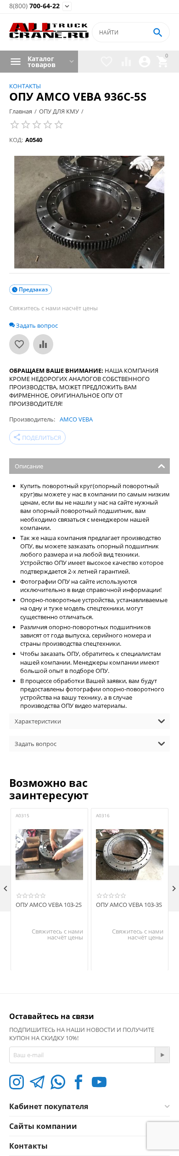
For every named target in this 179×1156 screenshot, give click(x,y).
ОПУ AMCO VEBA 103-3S (129, 905)
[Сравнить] (43, 344)
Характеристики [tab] (38, 721)
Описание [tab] (29, 466)
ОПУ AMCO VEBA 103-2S (49, 905)
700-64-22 (34, 6)
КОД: (16, 140)
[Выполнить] (162, 1055)
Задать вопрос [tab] (35, 744)
